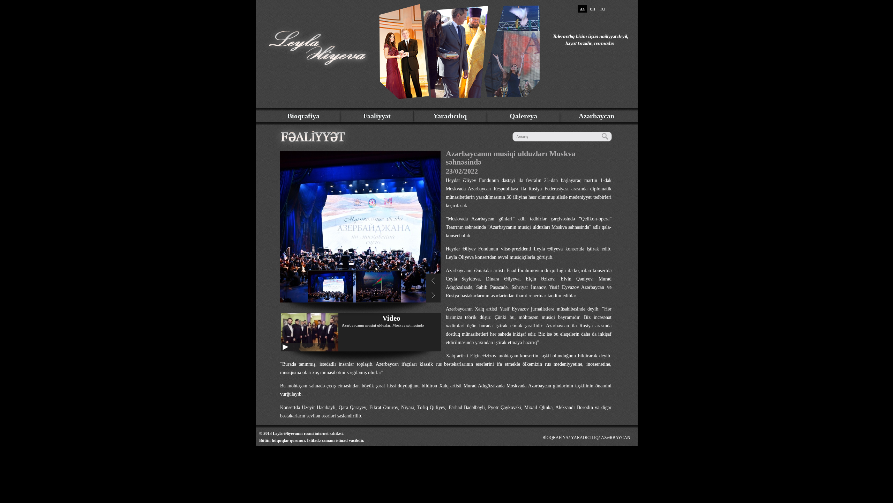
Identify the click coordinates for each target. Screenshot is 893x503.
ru (602, 9)
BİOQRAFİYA (555, 437)
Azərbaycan (596, 116)
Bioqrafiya (303, 116)
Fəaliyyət (377, 116)
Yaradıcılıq (450, 116)
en (592, 9)
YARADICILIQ (585, 437)
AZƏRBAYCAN (615, 437)
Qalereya (523, 116)
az (582, 9)
